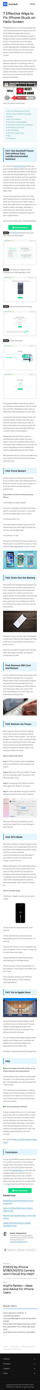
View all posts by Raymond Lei (18, 1242)
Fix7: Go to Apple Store (15, 133)
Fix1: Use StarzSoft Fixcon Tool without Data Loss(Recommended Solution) (18, 114)
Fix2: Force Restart (14, 119)
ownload (15, 233)
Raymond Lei (11, 1250)
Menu (32, 4)
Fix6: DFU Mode (13, 130)
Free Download (21, 227)
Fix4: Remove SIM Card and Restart (20, 125)
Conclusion (11, 138)
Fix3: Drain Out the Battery (17, 122)
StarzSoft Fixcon (20, 166)
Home (6, 1346)
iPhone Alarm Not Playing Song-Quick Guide (19, 1324)
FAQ (8, 136)
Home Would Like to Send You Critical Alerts (19, 1332)
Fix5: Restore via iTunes (15, 127)
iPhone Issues (30, 1250)
